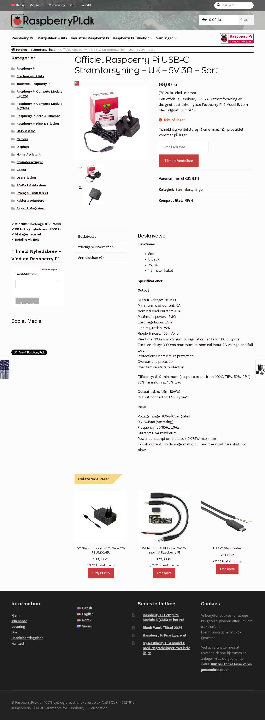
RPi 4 (189, 200)
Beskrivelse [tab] (87, 236)
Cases (21, 170)
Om (72, 5)
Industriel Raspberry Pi (90, 38)
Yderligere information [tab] (95, 247)
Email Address (26, 274)
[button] (77, 83)
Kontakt (86, 5)
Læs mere (164, 573)
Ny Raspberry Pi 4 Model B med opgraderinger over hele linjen (166, 648)
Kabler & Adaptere (30, 201)
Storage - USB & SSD (32, 193)
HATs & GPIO (26, 131)
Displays (23, 147)
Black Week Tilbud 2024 (162, 628)
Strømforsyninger (44, 50)
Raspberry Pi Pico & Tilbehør (38, 123)
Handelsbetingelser (27, 638)
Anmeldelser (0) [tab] (91, 258)
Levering (18, 627)
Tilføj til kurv (101, 573)
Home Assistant (29, 154)
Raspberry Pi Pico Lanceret (164, 635)
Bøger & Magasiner (31, 208)
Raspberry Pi (22, 38)
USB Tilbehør (26, 178)
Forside (21, 50)
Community (57, 5)
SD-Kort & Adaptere (31, 185)
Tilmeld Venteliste (178, 161)
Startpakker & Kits (51, 38)
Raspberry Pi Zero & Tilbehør (38, 116)
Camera (22, 139)
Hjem (15, 615)
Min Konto (36, 5)
